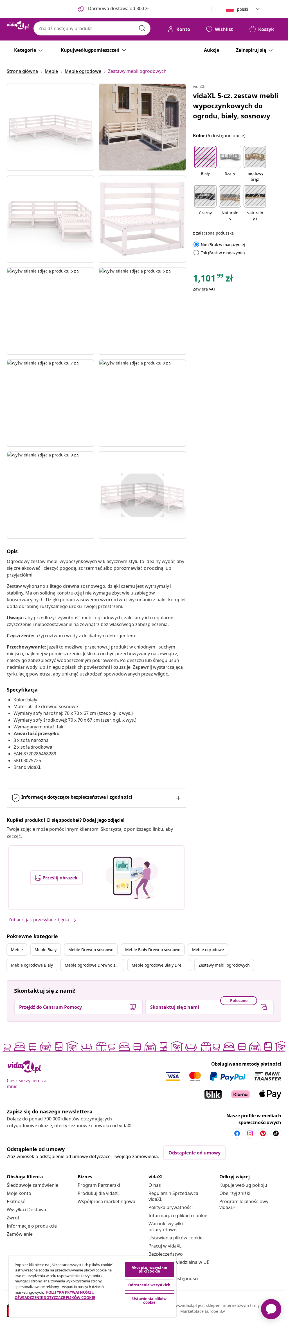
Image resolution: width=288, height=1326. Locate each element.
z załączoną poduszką (213, 233)
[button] (205, 164)
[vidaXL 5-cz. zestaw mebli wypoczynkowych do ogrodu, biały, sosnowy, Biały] (50, 127)
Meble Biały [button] (46, 949)
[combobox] (91, 28)
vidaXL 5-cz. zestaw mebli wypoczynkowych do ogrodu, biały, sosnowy (235, 105)
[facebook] (237, 1133)
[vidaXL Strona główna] (18, 25)
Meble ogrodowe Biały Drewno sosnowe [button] (161, 965)
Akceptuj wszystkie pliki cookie (149, 1269)
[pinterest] (263, 1133)
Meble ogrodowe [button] (208, 949)
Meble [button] (17, 949)
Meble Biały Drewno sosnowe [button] (152, 949)
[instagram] (250, 1133)
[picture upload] (132, 878)
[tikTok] (276, 1133)
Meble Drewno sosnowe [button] (90, 949)
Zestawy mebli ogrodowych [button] (224, 965)
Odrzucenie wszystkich (149, 1284)
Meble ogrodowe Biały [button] (32, 965)
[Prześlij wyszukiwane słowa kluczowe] (142, 28)
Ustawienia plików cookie (175, 1238)
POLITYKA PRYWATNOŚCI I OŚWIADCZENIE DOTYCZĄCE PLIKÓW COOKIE (55, 1295)
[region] (92, 1286)
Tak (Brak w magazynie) (219, 253)
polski (242, 9)
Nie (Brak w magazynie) (219, 244)
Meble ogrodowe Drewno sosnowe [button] (94, 965)
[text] (213, 279)
